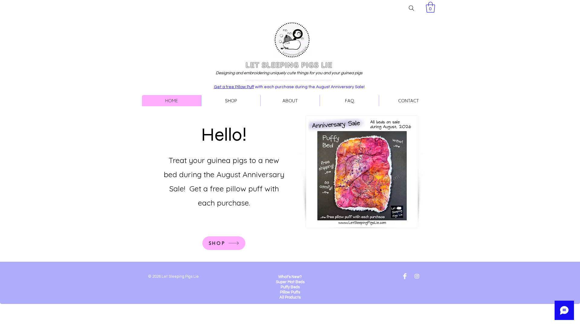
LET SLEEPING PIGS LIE (289, 64)
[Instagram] (417, 276)
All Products (290, 297)
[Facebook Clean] (405, 276)
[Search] (411, 8)
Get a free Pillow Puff (234, 87)
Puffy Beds (290, 287)
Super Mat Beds (290, 282)
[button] (430, 7)
